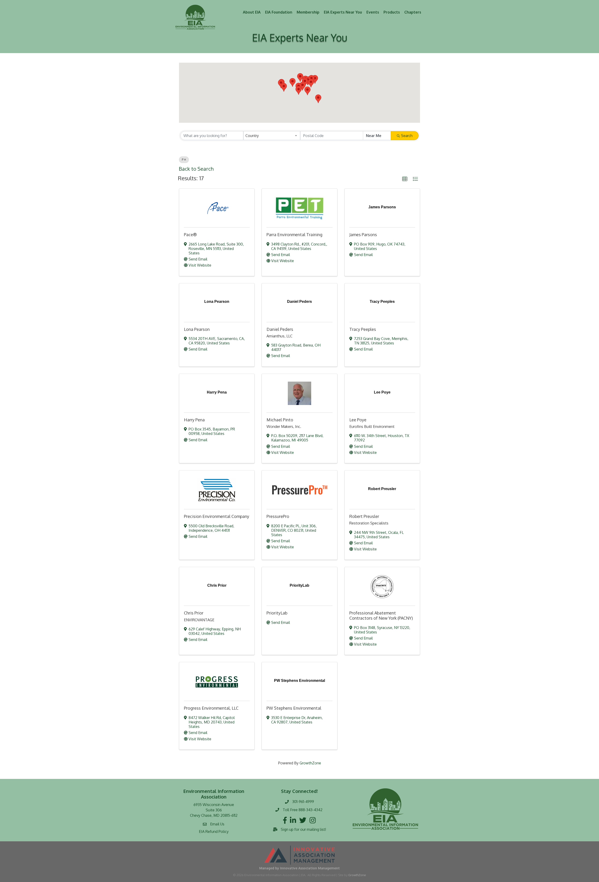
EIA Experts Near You (343, 12)
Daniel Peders (280, 329)
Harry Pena (194, 419)
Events (372, 12)
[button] (300, 77)
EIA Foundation (278, 12)
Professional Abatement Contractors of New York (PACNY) (381, 615)
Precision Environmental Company (216, 516)
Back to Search (196, 169)
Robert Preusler (364, 516)
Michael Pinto (280, 419)
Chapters (412, 12)
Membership (308, 12)
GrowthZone (310, 763)
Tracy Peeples (362, 329)
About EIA (252, 12)
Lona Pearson (197, 329)
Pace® (190, 234)
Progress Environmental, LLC (211, 708)
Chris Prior (193, 612)
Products (392, 12)
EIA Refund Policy (214, 831)
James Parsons (363, 234)
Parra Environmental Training (294, 234)
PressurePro (278, 516)
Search (407, 135)
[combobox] (271, 135)
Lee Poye (357, 419)
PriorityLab (277, 612)
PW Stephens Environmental (294, 708)
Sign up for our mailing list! (303, 829)
